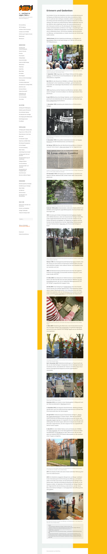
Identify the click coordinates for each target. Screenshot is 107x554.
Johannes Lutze (22, 86)
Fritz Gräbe (21, 99)
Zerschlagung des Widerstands (25, 116)
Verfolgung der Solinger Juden (25, 129)
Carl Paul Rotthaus (23, 163)
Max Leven (21, 136)
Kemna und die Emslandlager (25, 78)
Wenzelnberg (50, 40)
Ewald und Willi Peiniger (24, 62)
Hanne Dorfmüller (23, 60)
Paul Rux (21, 53)
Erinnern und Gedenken (24, 208)
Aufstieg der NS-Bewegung (24, 107)
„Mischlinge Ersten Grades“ (25, 152)
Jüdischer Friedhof (76, 215)
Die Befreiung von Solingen (24, 185)
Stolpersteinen (68, 286)
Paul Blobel (21, 121)
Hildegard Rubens (23, 161)
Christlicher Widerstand (24, 82)
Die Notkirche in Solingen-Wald (25, 84)
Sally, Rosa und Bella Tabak (24, 140)
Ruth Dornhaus (22, 192)
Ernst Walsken (22, 80)
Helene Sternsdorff (23, 91)
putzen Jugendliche (60, 294)
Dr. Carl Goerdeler (23, 97)
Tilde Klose (21, 66)
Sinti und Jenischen (64, 327)
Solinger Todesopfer (23, 210)
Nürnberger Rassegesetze (24, 143)
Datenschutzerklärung (24, 234)
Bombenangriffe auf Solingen (25, 183)
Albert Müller (22, 188)
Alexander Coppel (51, 420)
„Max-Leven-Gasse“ (64, 147)
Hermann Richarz (22, 89)
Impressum (21, 232)
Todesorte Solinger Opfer (24, 212)
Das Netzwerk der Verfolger (25, 114)
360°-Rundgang (22, 27)
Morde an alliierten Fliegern (25, 175)
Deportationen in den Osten (25, 134)
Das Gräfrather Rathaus (24, 112)
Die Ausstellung (22, 25)
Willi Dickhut (21, 64)
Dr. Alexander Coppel (23, 138)
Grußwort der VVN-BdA (24, 31)
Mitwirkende (21, 36)
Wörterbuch (21, 38)
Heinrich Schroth (22, 51)
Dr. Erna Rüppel (22, 145)
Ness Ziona (63, 224)
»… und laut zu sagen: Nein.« (24, 14)
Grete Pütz (21, 69)
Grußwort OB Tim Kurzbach (25, 29)
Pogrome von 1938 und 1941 (25, 132)
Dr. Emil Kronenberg (23, 147)
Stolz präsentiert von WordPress (53, 551)
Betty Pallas (21, 71)
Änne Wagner (22, 75)
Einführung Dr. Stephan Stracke (25, 34)
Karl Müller (21, 73)
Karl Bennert (21, 190)
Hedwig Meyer (22, 58)
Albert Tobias (22, 149)
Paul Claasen (21, 55)
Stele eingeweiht (53, 430)
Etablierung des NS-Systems (25, 110)
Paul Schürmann (22, 172)
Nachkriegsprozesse (23, 119)
